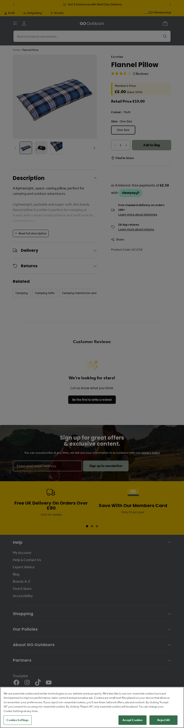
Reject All (163, 720)
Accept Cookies (133, 720)
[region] (92, 707)
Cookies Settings (17, 720)
